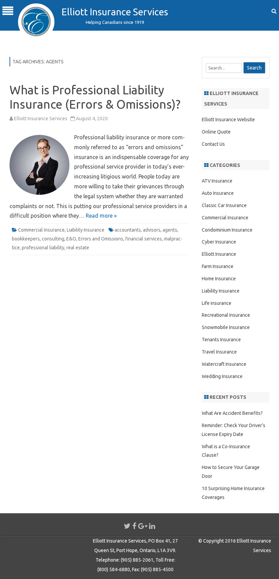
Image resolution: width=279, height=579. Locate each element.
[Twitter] (127, 526)
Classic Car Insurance (224, 205)
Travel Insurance (219, 352)
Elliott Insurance (219, 254)
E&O (71, 238)
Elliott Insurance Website (228, 119)
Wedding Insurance (222, 376)
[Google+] (142, 526)
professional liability (43, 247)
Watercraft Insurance (224, 364)
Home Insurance (219, 278)
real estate (77, 247)
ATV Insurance (217, 181)
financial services (143, 238)
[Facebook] (134, 526)
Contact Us (213, 144)
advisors (152, 230)
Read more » (101, 216)
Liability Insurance (85, 230)
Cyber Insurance (219, 242)
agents (170, 230)
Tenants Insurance (221, 339)
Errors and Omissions (100, 238)
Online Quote (216, 132)
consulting (53, 238)
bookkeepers (26, 238)
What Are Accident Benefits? (232, 413)
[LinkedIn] (152, 526)
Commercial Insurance (41, 230)
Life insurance (216, 303)
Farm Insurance (217, 266)
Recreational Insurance (226, 315)
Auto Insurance (218, 193)
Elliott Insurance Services (115, 11)
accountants (128, 230)
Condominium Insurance (227, 230)
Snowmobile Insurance (226, 327)
